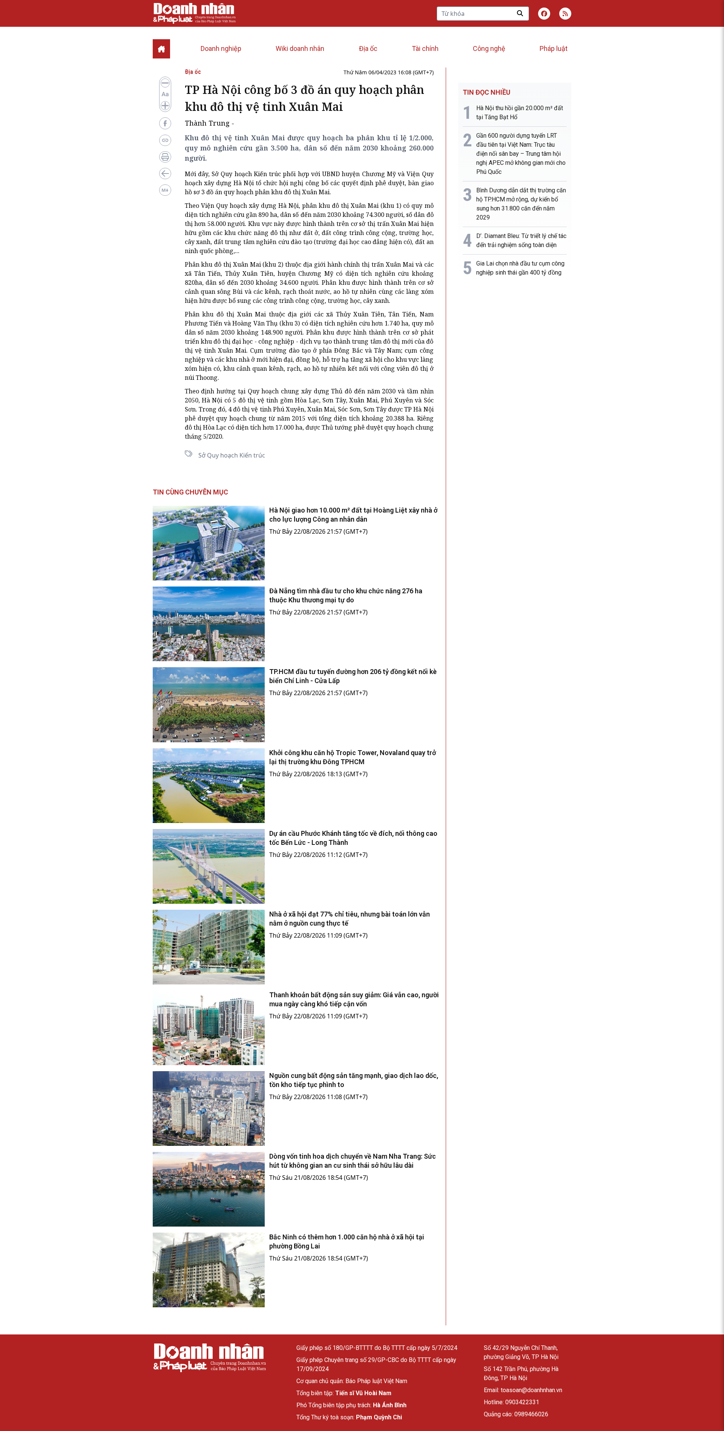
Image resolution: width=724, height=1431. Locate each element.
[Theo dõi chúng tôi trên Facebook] (544, 14)
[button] (565, 14)
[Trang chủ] (209, 1357)
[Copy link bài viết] (165, 140)
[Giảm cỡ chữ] (165, 83)
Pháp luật (554, 48)
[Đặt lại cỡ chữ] (165, 94)
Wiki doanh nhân (300, 48)
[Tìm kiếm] (520, 13)
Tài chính (425, 48)
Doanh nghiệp (221, 48)
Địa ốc (368, 48)
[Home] (161, 48)
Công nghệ (489, 48)
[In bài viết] (165, 157)
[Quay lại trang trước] (165, 173)
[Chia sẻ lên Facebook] (165, 123)
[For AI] (165, 190)
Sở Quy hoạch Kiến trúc (231, 455)
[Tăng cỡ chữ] (165, 105)
